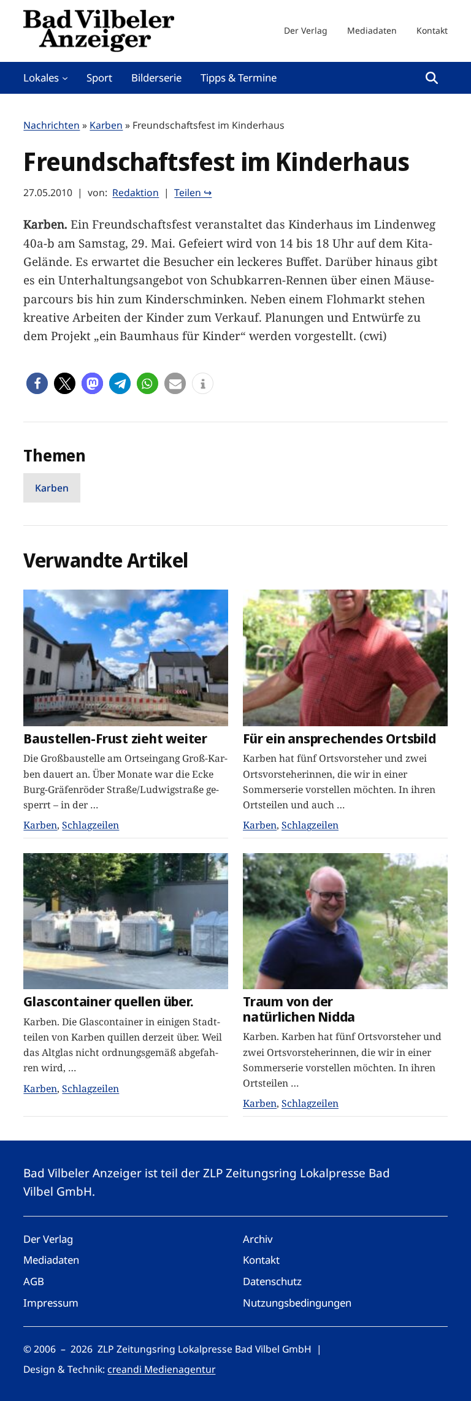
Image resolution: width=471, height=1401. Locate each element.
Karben (106, 125)
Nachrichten (51, 125)
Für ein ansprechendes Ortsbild (339, 738)
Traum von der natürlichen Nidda (299, 1009)
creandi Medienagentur (161, 1369)
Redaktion (135, 192)
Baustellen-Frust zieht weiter (115, 738)
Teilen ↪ (193, 192)
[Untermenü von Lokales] (65, 78)
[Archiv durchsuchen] (432, 78)
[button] (37, 383)
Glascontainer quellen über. (108, 1001)
